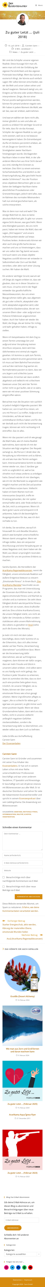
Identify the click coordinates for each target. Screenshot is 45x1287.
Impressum (28, 1280)
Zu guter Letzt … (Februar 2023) (22, 1172)
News (15, 52)
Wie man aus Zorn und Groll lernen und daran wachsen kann (22, 1050)
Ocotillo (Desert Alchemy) (22, 996)
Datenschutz (17, 1280)
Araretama (18, 812)
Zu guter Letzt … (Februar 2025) (22, 1104)
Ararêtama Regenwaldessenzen (17, 570)
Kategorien (9, 1250)
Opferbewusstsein (9, 814)
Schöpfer (27, 814)
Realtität (20, 814)
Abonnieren (12, 1228)
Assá (30, 624)
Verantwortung (8, 817)
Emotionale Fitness (30, 812)
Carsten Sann (31, 45)
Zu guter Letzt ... (28, 52)
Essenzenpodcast (27, 798)
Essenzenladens (10, 765)
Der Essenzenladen (11, 743)
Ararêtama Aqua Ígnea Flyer (22, 1114)
